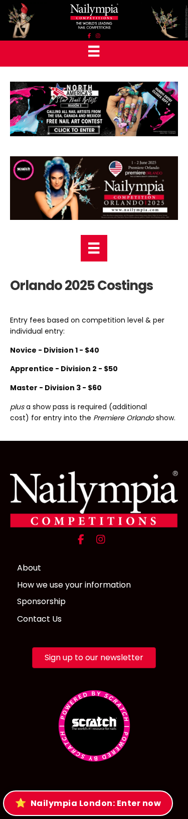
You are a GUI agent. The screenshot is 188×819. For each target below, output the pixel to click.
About (29, 568)
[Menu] (94, 51)
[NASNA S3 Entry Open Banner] (94, 108)
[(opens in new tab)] (94, 725)
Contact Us (39, 619)
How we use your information (74, 585)
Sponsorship (41, 601)
